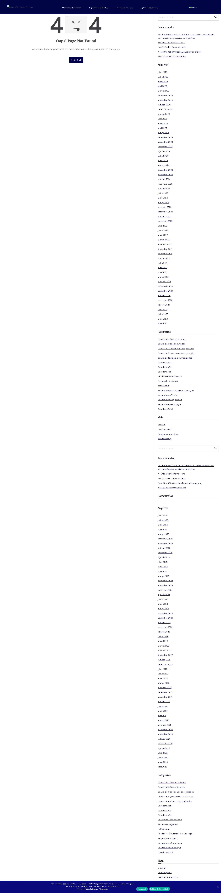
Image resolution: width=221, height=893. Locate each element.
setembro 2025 (165, 109)
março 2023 (163, 202)
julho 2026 (162, 72)
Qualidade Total (165, 409)
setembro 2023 (165, 184)
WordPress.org (164, 438)
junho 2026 (163, 77)
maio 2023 (163, 197)
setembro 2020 (165, 300)
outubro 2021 (164, 258)
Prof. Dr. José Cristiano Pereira (172, 56)
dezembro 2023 (165, 170)
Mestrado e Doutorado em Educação (176, 390)
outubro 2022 (164, 216)
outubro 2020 (164, 295)
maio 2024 (163, 160)
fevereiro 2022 (164, 244)
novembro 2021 (165, 253)
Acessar (161, 424)
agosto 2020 (164, 304)
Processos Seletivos (124, 8)
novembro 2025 (165, 100)
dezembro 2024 (165, 137)
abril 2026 (162, 86)
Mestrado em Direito (167, 395)
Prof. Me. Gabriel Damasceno (171, 42)
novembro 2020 (165, 291)
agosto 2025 (164, 114)
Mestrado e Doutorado (71, 8)
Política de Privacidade (159, 889)
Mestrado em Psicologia (169, 404)
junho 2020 (163, 314)
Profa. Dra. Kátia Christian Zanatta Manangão (179, 51)
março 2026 (163, 90)
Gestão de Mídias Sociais (170, 376)
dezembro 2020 (165, 286)
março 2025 (163, 132)
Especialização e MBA (98, 8)
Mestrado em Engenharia (170, 399)
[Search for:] (188, 17)
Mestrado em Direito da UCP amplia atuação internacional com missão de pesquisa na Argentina (186, 36)
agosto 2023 (164, 188)
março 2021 (163, 277)
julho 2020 (162, 309)
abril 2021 (162, 272)
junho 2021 (162, 263)
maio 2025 (163, 123)
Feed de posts (165, 429)
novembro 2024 (165, 142)
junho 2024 (163, 156)
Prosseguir (141, 889)
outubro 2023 (164, 179)
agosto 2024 (164, 151)
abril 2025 (162, 128)
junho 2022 (163, 230)
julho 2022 (162, 225)
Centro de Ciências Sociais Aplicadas (176, 348)
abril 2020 (162, 323)
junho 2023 (163, 193)
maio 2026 (163, 81)
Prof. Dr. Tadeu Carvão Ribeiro (172, 47)
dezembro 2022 (165, 211)
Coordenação (164, 362)
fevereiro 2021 (164, 281)
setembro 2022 (165, 221)
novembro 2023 (165, 174)
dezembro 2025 (165, 95)
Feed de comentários (168, 434)
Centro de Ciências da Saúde (172, 339)
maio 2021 (162, 267)
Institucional (163, 385)
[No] (218, 886)
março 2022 (163, 239)
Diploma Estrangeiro (149, 8)
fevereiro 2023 (164, 207)
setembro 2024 (165, 146)
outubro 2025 (164, 104)
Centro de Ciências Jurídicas (171, 343)
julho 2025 (162, 118)
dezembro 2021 (165, 249)
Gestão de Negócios (168, 381)
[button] (73, 8)
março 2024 (163, 165)
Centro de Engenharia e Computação (176, 353)
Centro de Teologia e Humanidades (175, 358)
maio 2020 (163, 319)
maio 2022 (163, 235)
